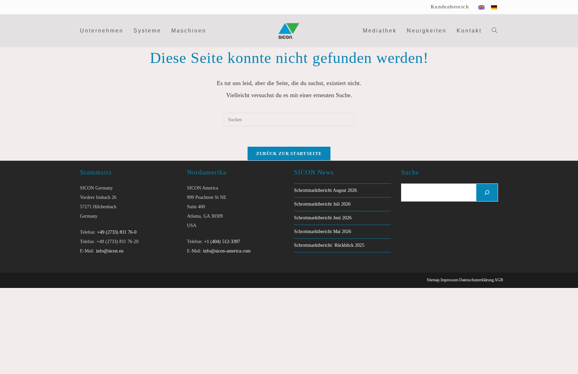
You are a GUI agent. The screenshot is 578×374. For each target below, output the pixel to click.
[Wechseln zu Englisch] (481, 7)
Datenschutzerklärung (476, 280)
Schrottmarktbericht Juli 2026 (322, 204)
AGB (498, 280)
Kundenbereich (450, 6)
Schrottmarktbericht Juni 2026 (323, 217)
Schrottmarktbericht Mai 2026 (322, 231)
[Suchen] (487, 192)
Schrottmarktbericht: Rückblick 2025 (329, 245)
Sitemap (433, 280)
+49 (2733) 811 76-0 (116, 232)
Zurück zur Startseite (289, 153)
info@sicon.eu (109, 250)
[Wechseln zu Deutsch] (494, 7)
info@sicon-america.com (227, 250)
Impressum (449, 280)
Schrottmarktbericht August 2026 (325, 190)
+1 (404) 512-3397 (222, 241)
